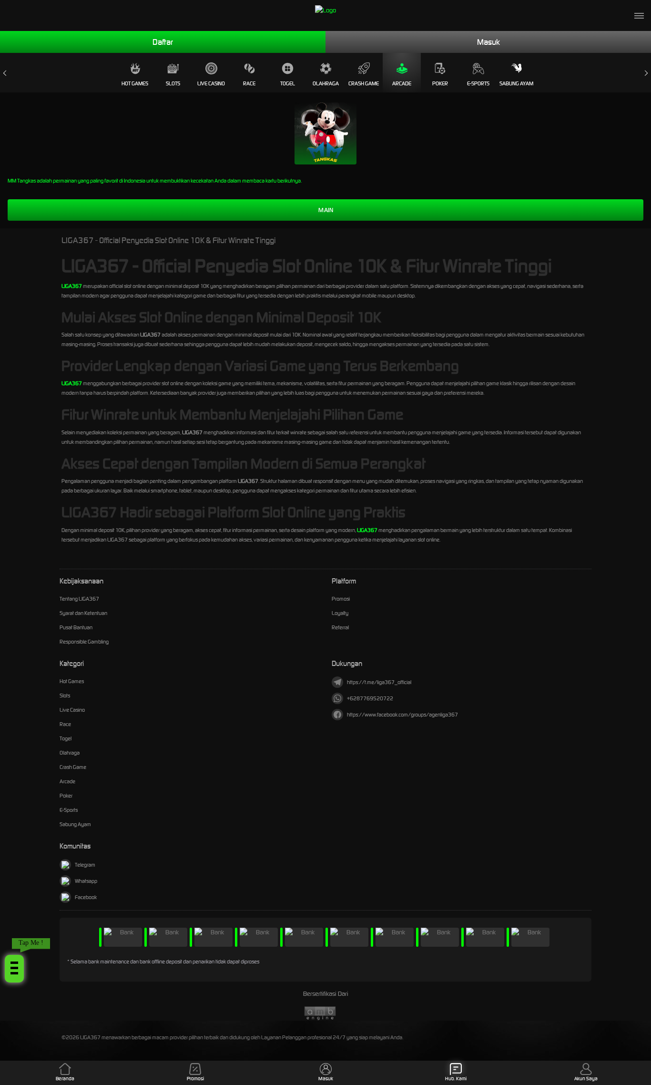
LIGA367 (71, 286)
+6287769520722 (370, 698)
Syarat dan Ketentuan (83, 613)
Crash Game (363, 83)
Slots (173, 83)
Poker (440, 83)
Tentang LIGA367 (79, 598)
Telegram (85, 864)
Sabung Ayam (516, 83)
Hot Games (135, 83)
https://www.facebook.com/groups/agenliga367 (402, 714)
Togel (287, 83)
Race (249, 83)
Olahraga (326, 83)
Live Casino (211, 83)
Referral (340, 627)
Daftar (163, 42)
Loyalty (340, 613)
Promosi (341, 598)
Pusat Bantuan (76, 627)
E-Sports (478, 83)
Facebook (86, 897)
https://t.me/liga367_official (379, 682)
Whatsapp (86, 881)
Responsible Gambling (84, 641)
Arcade (401, 83)
